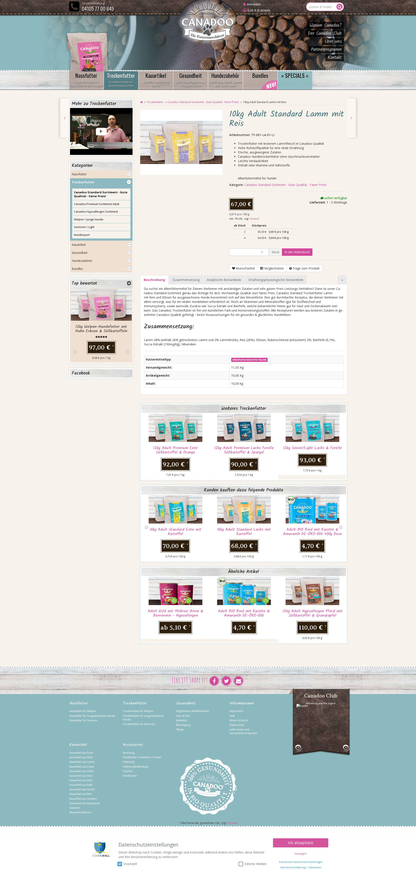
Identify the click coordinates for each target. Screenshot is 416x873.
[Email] (238, 681)
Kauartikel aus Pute (81, 776)
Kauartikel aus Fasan (81, 766)
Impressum (236, 711)
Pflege (180, 729)
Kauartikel (156, 79)
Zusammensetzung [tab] (186, 280)
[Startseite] (141, 102)
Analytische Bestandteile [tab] (224, 280)
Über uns (333, 41)
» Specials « (295, 75)
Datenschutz (237, 725)
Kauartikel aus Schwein (83, 799)
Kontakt (335, 57)
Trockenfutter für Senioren (139, 724)
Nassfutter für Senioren (83, 720)
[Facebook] (214, 681)
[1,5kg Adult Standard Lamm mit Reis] (351, 118)
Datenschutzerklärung (292, 867)
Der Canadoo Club (325, 33)
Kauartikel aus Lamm (82, 762)
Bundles (260, 75)
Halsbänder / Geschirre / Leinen (142, 757)
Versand (254, 218)
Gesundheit (191, 79)
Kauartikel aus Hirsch (82, 789)
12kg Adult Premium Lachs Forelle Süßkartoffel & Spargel (244, 450)
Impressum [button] (315, 867)
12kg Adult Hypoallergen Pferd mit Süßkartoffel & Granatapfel (312, 613)
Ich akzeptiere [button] (300, 842)
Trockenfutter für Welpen (138, 711)
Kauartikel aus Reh (80, 794)
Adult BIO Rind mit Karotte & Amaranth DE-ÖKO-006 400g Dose (312, 532)
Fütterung (128, 762)
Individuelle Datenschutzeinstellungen (301, 861)
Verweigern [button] (300, 853)
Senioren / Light (84, 227)
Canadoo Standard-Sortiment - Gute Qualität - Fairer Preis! (203, 102)
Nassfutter (86, 79)
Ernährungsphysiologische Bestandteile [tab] (276, 280)
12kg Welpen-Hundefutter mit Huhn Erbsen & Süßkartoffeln (101, 329)
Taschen (128, 771)
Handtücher (130, 776)
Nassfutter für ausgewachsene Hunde (92, 716)
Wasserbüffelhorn (80, 812)
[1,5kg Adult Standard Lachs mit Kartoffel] (64, 118)
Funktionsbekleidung (135, 766)
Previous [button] (146, 527)
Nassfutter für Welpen (82, 711)
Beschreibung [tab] (154, 280)
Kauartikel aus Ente (80, 780)
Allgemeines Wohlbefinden (192, 711)
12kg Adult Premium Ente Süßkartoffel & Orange (175, 450)
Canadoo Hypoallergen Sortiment (96, 211)
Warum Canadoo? (326, 25)
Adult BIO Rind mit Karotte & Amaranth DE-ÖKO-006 (244, 613)
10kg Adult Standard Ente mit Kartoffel (175, 532)
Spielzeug (128, 753)
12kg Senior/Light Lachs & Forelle (312, 448)
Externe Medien (255, 864)
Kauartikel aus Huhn (81, 771)
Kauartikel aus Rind (81, 757)
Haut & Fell (182, 716)
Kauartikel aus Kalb (81, 785)
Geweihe (74, 808)
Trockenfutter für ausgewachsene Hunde (143, 717)
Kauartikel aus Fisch (81, 753)
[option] (175, 446)
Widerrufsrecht (238, 720)
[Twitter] (226, 681)
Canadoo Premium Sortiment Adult (96, 204)
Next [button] (341, 527)
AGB (232, 716)
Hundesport (82, 235)
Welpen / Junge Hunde (88, 219)
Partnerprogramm (326, 49)
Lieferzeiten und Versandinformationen (243, 731)
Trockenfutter (121, 79)
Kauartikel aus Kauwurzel (84, 803)
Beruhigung (183, 725)
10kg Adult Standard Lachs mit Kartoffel (244, 532)
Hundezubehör (225, 79)
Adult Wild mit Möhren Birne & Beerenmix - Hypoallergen (175, 613)
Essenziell (130, 864)
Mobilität (181, 720)
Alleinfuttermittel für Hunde (249, 359)
